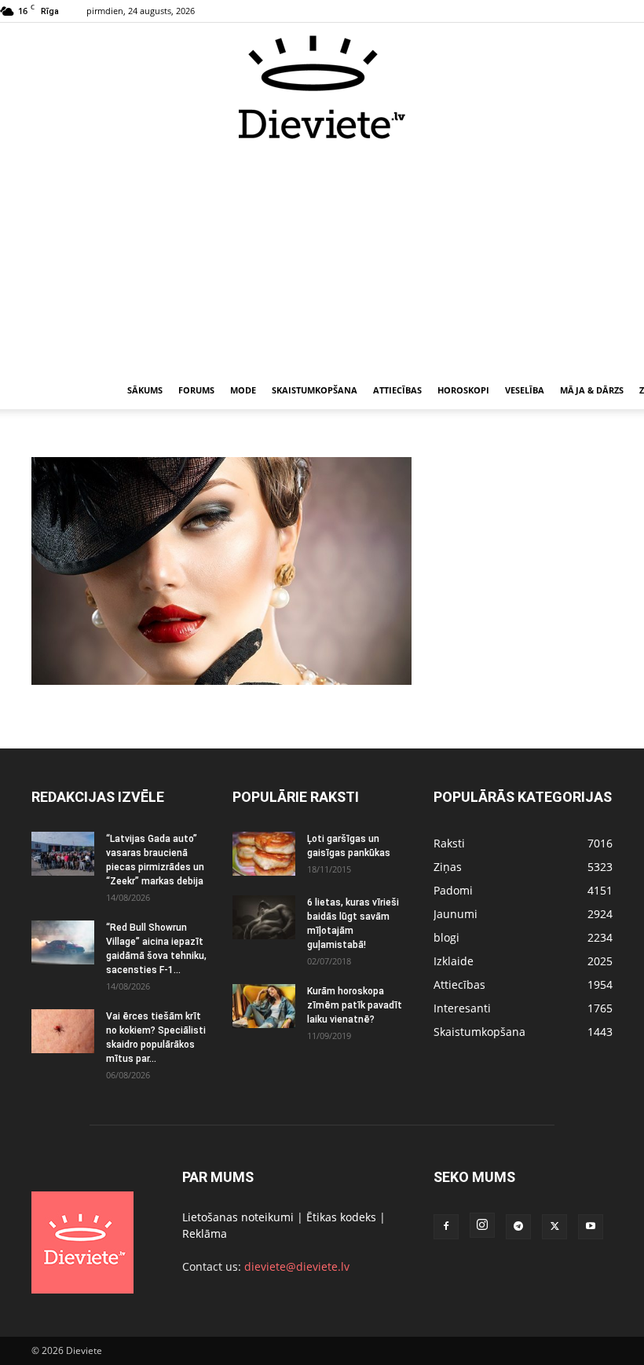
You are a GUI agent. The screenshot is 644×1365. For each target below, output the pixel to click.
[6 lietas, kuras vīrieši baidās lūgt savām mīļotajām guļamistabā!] (263, 917)
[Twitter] (554, 1226)
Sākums (145, 390)
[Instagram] (482, 1225)
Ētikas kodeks (341, 1216)
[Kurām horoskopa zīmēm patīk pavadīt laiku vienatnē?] (263, 1006)
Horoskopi (463, 390)
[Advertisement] (322, 258)
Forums (196, 390)
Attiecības (397, 390)
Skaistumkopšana (314, 390)
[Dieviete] (322, 87)
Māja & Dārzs (592, 390)
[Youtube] (590, 1226)
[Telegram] (518, 1226)
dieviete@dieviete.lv (296, 1266)
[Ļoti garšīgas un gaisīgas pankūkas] (263, 854)
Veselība (524, 390)
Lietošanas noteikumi (238, 1216)
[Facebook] (446, 1226)
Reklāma (204, 1233)
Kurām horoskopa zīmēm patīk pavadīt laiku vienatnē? (354, 1005)
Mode (243, 390)
